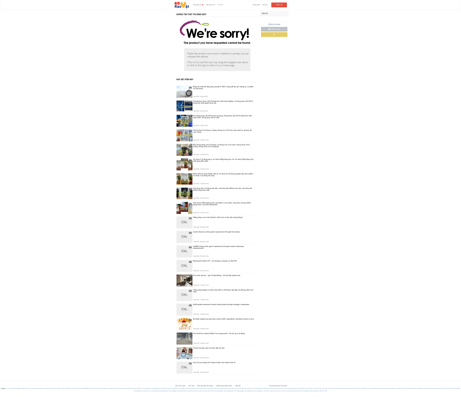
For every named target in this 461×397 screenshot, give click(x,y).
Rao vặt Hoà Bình (354, 388)
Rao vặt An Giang (120, 388)
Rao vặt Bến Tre (183, 388)
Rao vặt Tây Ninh (285, 390)
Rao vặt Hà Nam (265, 388)
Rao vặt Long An (155, 390)
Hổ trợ (191, 386)
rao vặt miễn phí (13, 388)
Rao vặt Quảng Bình (219, 390)
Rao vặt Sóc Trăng (268, 390)
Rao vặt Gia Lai (248, 388)
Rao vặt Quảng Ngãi (239, 390)
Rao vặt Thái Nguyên (304, 390)
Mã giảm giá (197, 5)
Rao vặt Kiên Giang (382, 388)
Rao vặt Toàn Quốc (67, 388)
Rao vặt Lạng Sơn (138, 390)
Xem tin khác (275, 24)
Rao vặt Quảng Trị (258, 390)
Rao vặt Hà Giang (256, 388)
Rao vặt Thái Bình (294, 390)
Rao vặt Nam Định (164, 390)
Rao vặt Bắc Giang (156, 388)
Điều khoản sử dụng (205, 386)
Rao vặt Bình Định (222, 388)
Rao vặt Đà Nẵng (84, 388)
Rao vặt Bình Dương (192, 388)
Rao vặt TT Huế (323, 390)
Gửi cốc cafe (180, 386)
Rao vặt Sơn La (277, 390)
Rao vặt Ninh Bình (181, 390)
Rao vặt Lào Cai (147, 390)
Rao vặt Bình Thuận (212, 388)
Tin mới (220, 5)
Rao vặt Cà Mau (231, 388)
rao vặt (7, 388)
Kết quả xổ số (210, 5)
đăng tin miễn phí (22, 388)
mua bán (28, 388)
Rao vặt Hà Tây (274, 388)
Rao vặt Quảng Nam (229, 390)
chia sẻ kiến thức (58, 388)
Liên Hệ (238, 386)
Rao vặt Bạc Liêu (165, 388)
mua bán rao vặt (43, 388)
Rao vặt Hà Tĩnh (282, 388)
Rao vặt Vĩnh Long (129, 388)
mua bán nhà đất (35, 388)
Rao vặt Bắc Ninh (174, 388)
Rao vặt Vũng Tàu (138, 388)
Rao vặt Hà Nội (76, 388)
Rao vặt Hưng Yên (363, 388)
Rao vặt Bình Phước (202, 388)
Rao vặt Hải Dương (291, 388)
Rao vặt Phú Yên (209, 390)
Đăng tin (279, 5)
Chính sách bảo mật (224, 386)
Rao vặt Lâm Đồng (409, 388)
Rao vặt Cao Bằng (239, 388)
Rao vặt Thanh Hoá (314, 390)
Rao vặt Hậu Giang (345, 388)
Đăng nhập (256, 5)
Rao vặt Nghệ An (173, 390)
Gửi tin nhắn (275, 29)
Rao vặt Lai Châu (400, 388)
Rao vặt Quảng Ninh (249, 390)
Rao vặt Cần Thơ (111, 388)
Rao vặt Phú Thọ (201, 390)
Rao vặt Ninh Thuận (191, 390)
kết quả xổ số (50, 388)
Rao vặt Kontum (392, 388)
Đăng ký (265, 5)
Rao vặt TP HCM (93, 388)
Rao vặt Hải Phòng (102, 388)
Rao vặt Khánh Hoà (373, 388)
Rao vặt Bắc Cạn (147, 388)
